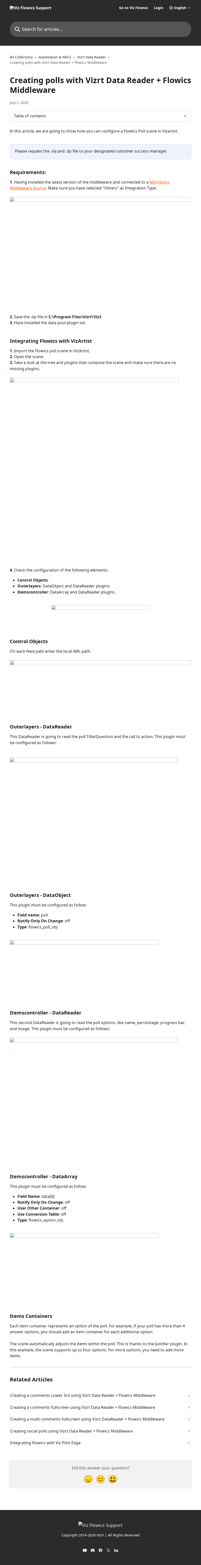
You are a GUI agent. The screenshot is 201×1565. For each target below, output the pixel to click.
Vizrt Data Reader (91, 57)
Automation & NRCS (55, 57)
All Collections (21, 57)
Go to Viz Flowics (133, 8)
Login (158, 8)
